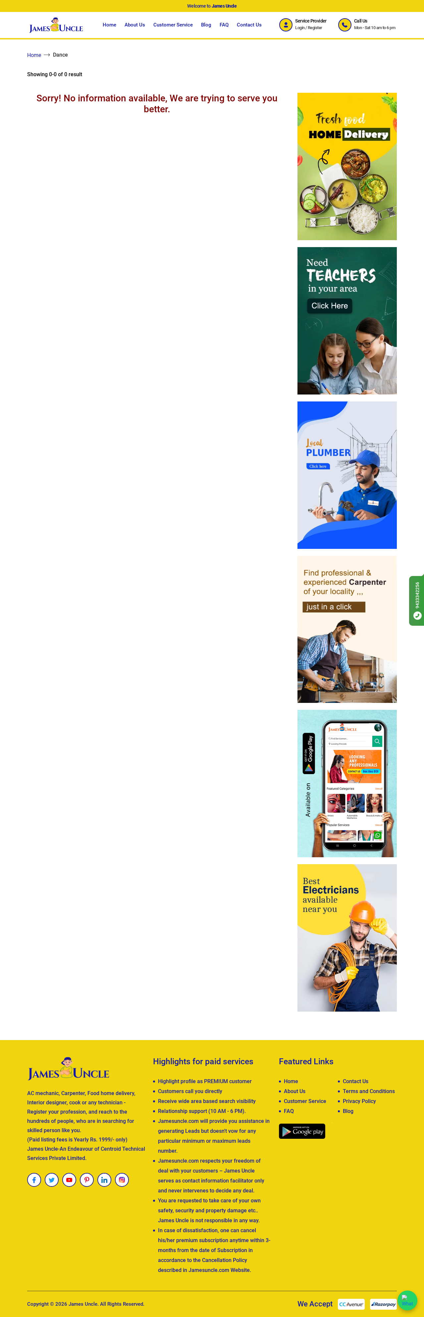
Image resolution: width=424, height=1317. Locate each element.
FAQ (224, 25)
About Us (135, 25)
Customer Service (173, 25)
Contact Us (249, 25)
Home (109, 25)
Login (299, 27)
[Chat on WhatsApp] (407, 1300)
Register (315, 27)
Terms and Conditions (369, 1091)
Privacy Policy (359, 1101)
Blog (206, 25)
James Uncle (83, 1304)
